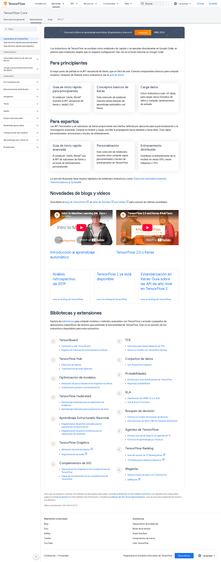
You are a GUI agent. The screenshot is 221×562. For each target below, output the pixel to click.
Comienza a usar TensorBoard (75, 346)
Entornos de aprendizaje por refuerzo (145, 439)
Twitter (121, 202)
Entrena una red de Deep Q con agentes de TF (149, 435)
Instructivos (36, 19)
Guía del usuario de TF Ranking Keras (144, 455)
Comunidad (109, 3)
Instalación (40, 3)
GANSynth (132, 479)
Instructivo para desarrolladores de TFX (146, 346)
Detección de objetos (71, 365)
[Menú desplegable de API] (77, 3)
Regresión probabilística (138, 383)
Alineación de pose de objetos (75, 449)
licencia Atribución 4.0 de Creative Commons (131, 494)
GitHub (200, 3)
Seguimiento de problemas (145, 524)
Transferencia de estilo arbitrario (76, 369)
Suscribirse (184, 555)
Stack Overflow (140, 533)
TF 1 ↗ (60, 19)
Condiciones (50, 555)
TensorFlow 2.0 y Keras (135, 252)
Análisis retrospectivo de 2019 (64, 279)
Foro (46, 528)
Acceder (213, 3)
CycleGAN (76, 182)
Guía (50, 19)
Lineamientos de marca (144, 538)
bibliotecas (68, 321)
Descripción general (14, 19)
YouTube (48, 543)
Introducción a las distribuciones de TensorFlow (149, 379)
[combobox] (154, 3)
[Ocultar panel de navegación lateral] (36, 557)
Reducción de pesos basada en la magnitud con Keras (86, 383)
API (72, 3)
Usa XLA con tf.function (138, 402)
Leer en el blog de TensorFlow (68, 299)
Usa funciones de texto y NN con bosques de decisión (152, 421)
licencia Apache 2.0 (62, 497)
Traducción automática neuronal (149, 178)
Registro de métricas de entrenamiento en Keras (84, 350)
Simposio (143, 32)
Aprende (56, 3)
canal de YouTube (101, 202)
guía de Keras (116, 75)
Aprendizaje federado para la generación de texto (85, 409)
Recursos (88, 3)
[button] (18, 59)
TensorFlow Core (15, 13)
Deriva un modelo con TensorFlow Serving (147, 350)
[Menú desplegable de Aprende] (64, 3)
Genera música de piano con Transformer (147, 475)
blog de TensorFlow (75, 202)
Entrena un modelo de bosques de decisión (147, 417)
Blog (46, 524)
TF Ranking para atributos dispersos (144, 460)
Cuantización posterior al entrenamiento (80, 387)
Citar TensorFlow (141, 543)
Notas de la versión (141, 528)
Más (127, 3)
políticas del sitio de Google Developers (127, 497)
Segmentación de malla (72, 454)
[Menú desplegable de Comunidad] (118, 3)
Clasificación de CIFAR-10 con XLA (143, 398)
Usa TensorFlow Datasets (139, 365)
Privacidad (63, 555)
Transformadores (59, 182)
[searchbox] (20, 29)
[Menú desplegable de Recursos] (97, 3)
